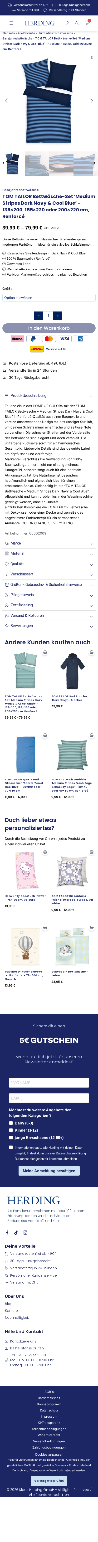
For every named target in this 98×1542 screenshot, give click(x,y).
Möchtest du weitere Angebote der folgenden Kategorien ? (40, 1112)
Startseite (8, 33)
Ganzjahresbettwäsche (17, 38)
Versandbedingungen (49, 1441)
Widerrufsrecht (49, 1435)
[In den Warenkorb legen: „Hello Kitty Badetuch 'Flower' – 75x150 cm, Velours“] (45, 851)
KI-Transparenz (49, 1423)
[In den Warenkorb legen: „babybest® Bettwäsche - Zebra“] (91, 927)
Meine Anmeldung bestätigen (49, 1171)
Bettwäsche (65, 33)
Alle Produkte (26, 33)
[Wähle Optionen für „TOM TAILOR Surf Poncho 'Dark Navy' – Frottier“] (91, 652)
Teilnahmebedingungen (49, 1429)
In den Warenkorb (49, 328)
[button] (6, 101)
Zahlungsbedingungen (49, 1447)
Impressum (49, 1416)
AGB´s (49, 1392)
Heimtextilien (46, 33)
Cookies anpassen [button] (49, 1454)
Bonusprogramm (49, 1404)
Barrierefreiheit (49, 1398)
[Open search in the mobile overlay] (77, 23)
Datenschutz (49, 1410)
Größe (7, 289)
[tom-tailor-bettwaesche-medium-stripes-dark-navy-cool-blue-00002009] (49, 101)
